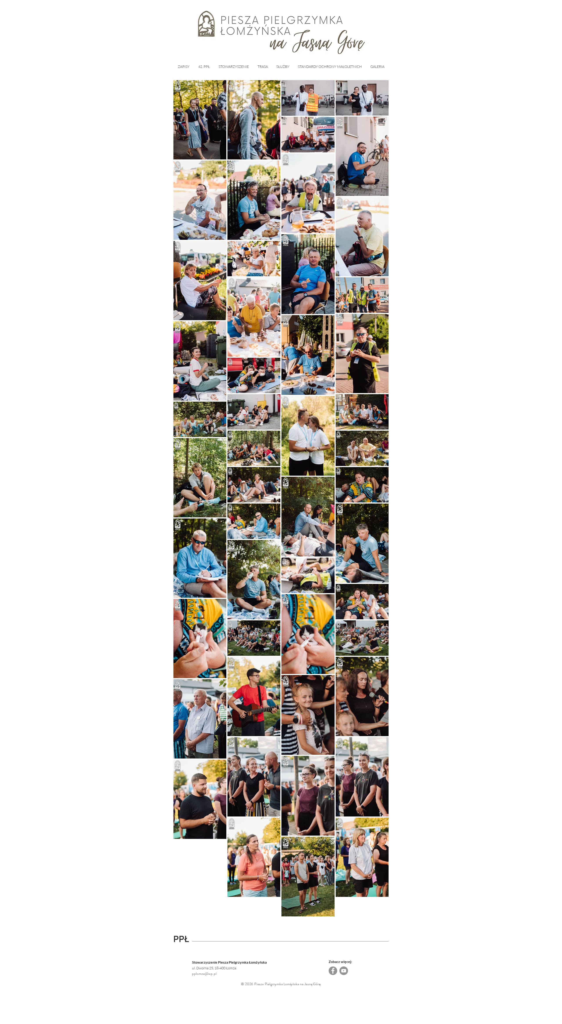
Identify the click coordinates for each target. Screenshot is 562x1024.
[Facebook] (333, 970)
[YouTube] (343, 970)
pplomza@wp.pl (204, 973)
